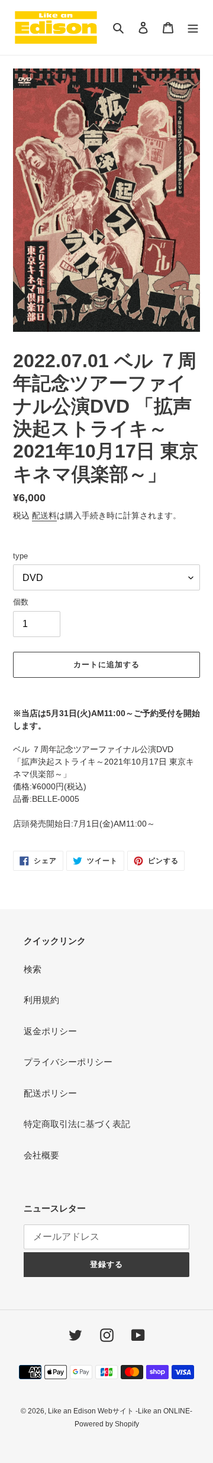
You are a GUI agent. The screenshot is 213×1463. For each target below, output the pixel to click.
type (20, 555)
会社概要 (41, 1155)
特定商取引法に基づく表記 (77, 1124)
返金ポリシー (50, 1031)
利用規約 (41, 1000)
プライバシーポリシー (68, 1062)
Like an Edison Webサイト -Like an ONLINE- (120, 1411)
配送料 (44, 515)
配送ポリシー (50, 1093)
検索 (32, 969)
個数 (20, 601)
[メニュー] (192, 27)
